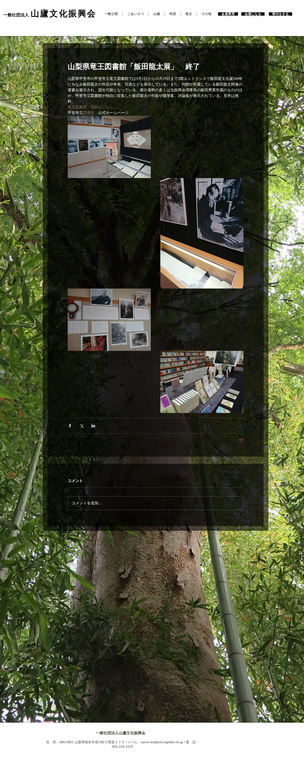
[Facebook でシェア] (70, 425)
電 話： (192, 742)
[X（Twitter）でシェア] (81, 425)
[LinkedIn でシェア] (93, 425)
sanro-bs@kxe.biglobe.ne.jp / (163, 742)
